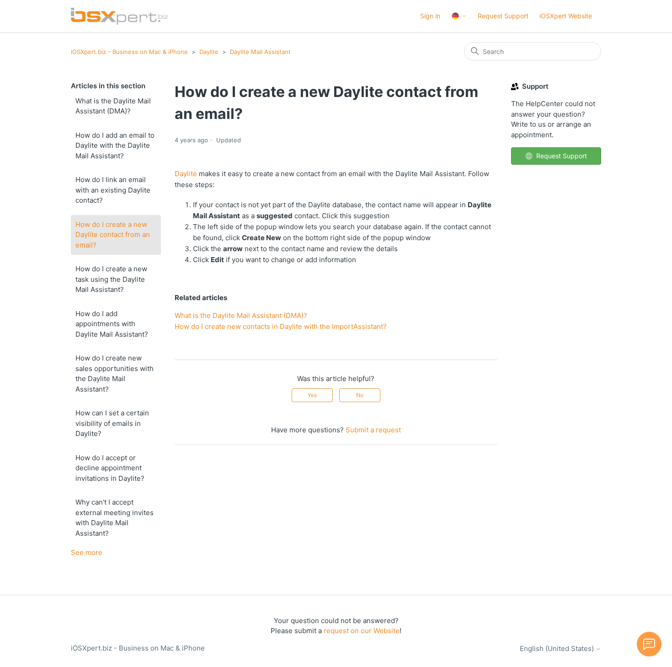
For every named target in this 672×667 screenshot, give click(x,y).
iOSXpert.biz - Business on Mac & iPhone (129, 51)
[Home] (119, 16)
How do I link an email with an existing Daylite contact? (112, 189)
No (359, 395)
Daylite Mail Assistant (260, 51)
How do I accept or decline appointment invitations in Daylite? (109, 468)
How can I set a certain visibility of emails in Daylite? (112, 423)
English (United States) (558, 648)
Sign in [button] (430, 16)
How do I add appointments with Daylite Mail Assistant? (111, 324)
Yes (312, 395)
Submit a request (373, 429)
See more (86, 552)
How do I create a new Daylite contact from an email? (112, 234)
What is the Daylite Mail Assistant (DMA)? (113, 106)
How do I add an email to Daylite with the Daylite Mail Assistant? (115, 145)
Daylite (209, 51)
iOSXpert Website (565, 16)
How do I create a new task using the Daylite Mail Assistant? (111, 279)
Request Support (503, 16)
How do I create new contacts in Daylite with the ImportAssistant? (281, 326)
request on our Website (362, 630)
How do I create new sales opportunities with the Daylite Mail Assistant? (114, 373)
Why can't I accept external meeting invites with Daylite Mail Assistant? (114, 518)
